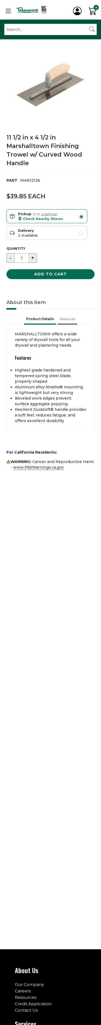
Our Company (29, 984)
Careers (23, 990)
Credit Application (33, 1003)
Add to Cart (50, 274)
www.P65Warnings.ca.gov (38, 467)
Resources (25, 997)
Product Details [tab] (40, 319)
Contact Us (26, 1010)
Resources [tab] (67, 319)
